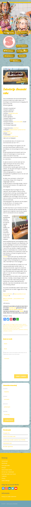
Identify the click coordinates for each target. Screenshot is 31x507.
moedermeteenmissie (8, 329)
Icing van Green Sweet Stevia (10, 136)
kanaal (21, 311)
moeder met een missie (14, 328)
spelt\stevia (21, 329)
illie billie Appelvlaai (8, 446)
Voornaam (5, 396)
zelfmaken (5, 330)
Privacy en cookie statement (9, 496)
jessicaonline (6, 328)
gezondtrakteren (20, 325)
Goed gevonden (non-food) (9, 474)
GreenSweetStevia (13, 326)
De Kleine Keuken (18, 324)
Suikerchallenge (6, 480)
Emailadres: (5, 388)
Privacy (3, 478)
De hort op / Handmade (8, 472)
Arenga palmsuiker (13, 113)
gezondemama (13, 325)
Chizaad (5, 256)
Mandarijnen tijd (7, 443)
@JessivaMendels (7, 294)
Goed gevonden (6, 465)
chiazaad (10, 133)
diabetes (24, 324)
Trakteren (4, 476)
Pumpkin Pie (6, 433)
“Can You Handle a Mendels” (16, 309)
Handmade (4, 463)
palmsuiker (15, 329)
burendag (12, 324)
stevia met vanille (18, 121)
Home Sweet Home (7, 470)
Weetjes (4, 467)
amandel (7, 324)
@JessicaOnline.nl (18, 294)
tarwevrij (26, 329)
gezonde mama (6, 325)
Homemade (19, 326)
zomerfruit (16, 128)
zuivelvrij (10, 330)
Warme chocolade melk (9, 436)
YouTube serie (12, 308)
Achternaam (5, 403)
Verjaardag (5, 411)
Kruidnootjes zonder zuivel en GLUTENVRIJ (14, 440)
